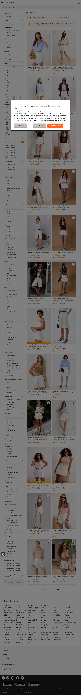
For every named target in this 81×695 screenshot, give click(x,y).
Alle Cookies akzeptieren (55, 125)
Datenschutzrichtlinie (60, 120)
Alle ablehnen (20, 125)
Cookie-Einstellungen (39, 125)
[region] (40, 115)
